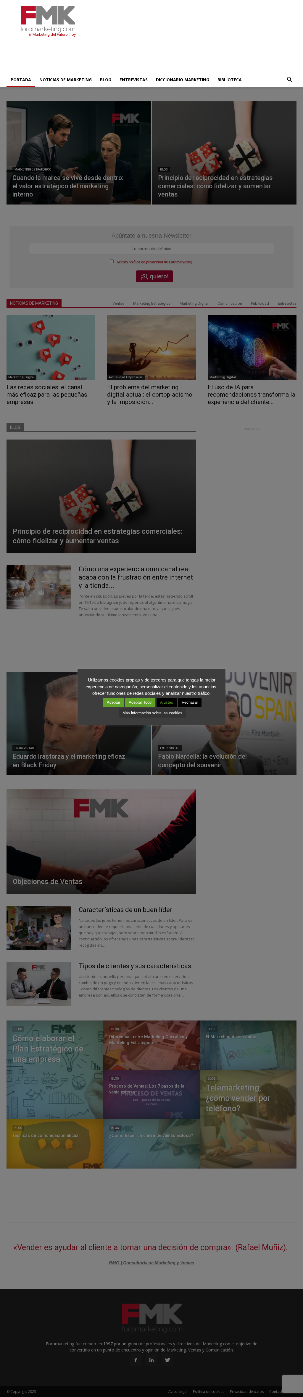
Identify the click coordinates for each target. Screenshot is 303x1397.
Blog (105, 79)
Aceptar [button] (113, 702)
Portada (21, 79)
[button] (289, 80)
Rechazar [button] (190, 702)
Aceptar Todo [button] (140, 702)
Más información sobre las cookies (152, 713)
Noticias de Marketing (65, 79)
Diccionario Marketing (182, 79)
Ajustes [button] (166, 702)
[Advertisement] (114, 57)
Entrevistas (134, 79)
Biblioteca (229, 79)
